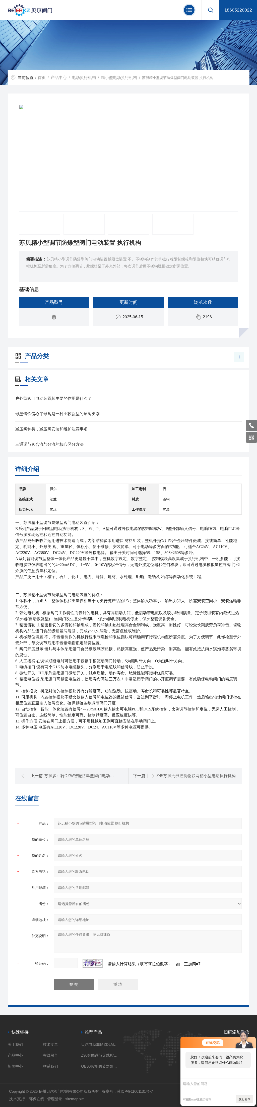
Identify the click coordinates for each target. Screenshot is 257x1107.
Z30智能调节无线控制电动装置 (101, 1055)
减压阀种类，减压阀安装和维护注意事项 (51, 429)
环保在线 (36, 1099)
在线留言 (50, 1055)
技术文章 (50, 1044)
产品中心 (59, 77)
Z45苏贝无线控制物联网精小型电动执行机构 (196, 776)
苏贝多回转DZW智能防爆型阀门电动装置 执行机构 (89, 776)
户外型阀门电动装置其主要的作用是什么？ (53, 398)
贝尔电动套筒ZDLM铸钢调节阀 (101, 1044)
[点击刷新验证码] (93, 963)
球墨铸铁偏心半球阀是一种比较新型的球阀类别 (57, 414)
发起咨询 (244, 1099)
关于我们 (15, 1044)
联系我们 (50, 1066)
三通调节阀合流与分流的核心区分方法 (49, 444)
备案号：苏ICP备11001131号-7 (127, 1091)
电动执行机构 (84, 77)
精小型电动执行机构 (119, 77)
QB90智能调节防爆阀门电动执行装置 (101, 1066)
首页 (42, 77)
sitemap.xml (75, 1099)
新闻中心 (15, 1066)
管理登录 (54, 1099)
